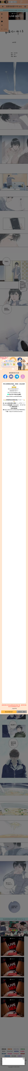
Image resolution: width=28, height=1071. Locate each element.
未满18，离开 (22, 711)
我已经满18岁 (9, 711)
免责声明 (14, 708)
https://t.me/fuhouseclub (15, 411)
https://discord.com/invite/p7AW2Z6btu (14, 409)
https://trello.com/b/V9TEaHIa (14, 396)
